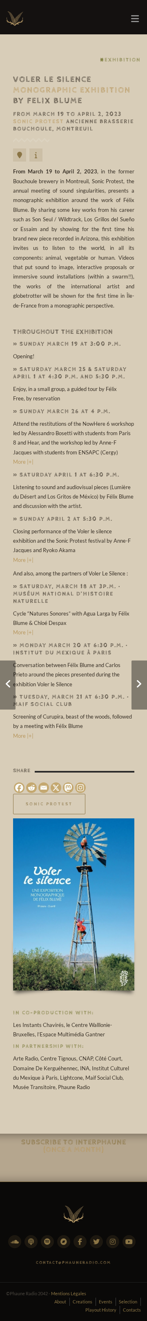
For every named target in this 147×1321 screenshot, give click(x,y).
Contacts (132, 1309)
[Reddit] (31, 787)
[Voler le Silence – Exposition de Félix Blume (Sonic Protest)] (73, 904)
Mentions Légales (68, 1293)
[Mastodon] (68, 787)
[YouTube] (130, 1246)
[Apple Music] (32, 1246)
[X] (56, 787)
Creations (82, 1301)
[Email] (43, 787)
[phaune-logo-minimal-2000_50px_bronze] (73, 1212)
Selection (128, 1301)
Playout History (100, 1309)
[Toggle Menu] (135, 19)
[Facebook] (19, 787)
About (60, 1301)
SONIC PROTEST (49, 804)
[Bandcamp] (65, 1246)
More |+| (23, 461)
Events (105, 1301)
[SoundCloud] (16, 1246)
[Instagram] (80, 787)
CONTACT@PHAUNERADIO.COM (73, 1262)
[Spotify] (49, 1246)
